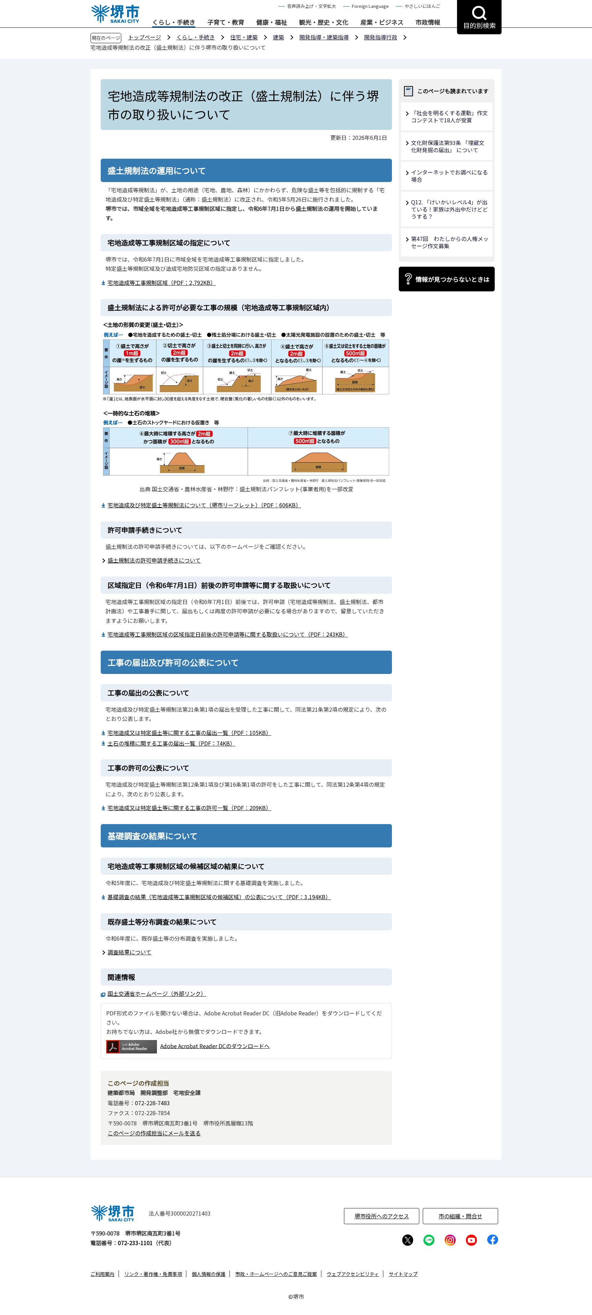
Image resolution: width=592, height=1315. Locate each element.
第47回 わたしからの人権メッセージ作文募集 (450, 242)
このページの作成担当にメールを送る (154, 1133)
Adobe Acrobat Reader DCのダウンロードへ (215, 1045)
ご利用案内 (102, 1273)
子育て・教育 (225, 22)
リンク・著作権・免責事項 (153, 1273)
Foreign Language (370, 6)
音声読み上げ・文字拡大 (311, 6)
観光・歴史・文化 (323, 22)
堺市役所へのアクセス (382, 1216)
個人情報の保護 (208, 1273)
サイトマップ (403, 1273)
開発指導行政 (380, 37)
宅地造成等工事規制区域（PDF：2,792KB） (162, 282)
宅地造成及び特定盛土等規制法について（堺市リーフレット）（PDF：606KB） (204, 505)
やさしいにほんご (422, 6)
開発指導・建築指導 (324, 37)
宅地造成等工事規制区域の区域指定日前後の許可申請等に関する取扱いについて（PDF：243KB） (228, 634)
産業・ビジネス (382, 22)
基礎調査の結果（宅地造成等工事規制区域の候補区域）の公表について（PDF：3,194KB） (219, 897)
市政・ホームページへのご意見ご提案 (276, 1273)
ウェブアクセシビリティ (353, 1273)
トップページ (144, 37)
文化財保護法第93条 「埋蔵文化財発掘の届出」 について (447, 146)
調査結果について (129, 952)
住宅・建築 (244, 37)
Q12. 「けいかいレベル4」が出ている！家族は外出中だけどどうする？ (449, 209)
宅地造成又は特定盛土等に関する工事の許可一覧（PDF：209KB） (189, 808)
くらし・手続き (173, 22)
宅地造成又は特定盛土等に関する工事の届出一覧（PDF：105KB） (189, 732)
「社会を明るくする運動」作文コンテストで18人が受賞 (449, 116)
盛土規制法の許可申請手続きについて (154, 560)
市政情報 (428, 22)
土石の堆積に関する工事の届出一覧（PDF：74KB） (171, 743)
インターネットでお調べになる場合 (449, 175)
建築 (278, 37)
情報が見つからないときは (453, 279)
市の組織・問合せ (460, 1216)
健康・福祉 (271, 22)
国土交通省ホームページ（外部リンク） (157, 993)
